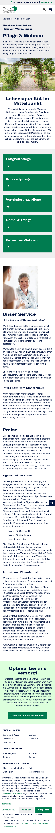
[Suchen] (44, 9)
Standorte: (26, 823)
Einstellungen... (8, 810)
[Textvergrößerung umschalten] (52, 503)
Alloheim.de (46, 2)
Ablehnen (26, 810)
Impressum (6, 804)
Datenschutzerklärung (12, 793)
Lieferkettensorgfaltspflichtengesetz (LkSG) (22, 820)
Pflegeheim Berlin (40, 823)
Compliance (9, 817)
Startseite (7, 19)
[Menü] (51, 9)
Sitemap (46, 820)
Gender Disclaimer (11, 823)
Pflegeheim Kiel (10, 827)
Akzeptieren (43, 810)
